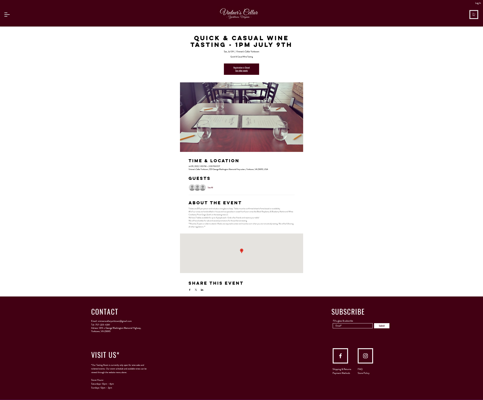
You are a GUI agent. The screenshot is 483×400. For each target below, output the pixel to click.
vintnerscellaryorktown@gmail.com (115, 321)
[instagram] (365, 356)
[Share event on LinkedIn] (202, 290)
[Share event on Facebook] (190, 290)
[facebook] (340, 356)
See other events (241, 70)
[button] (7, 14)
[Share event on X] (196, 290)
